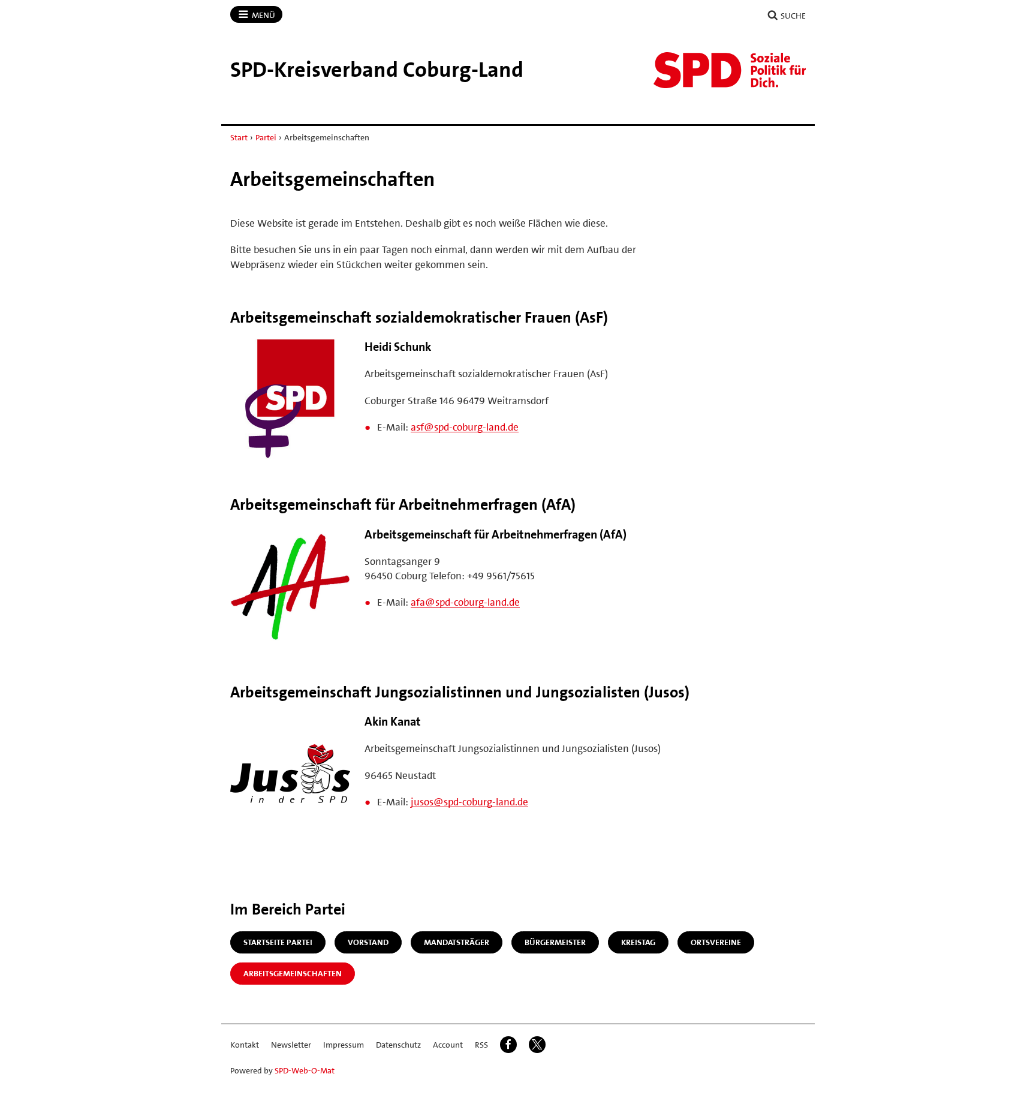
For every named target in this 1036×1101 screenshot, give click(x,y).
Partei (265, 137)
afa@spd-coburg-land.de (465, 602)
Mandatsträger (456, 942)
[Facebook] (508, 1044)
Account (448, 1044)
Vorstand (368, 942)
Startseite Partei (277, 942)
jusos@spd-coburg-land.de (469, 801)
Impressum (343, 1044)
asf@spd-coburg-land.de (465, 427)
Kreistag (638, 942)
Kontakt (244, 1044)
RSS (481, 1044)
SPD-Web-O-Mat (305, 1070)
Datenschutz (398, 1044)
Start (239, 137)
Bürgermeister (555, 942)
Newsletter (291, 1044)
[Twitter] (537, 1044)
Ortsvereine (716, 942)
